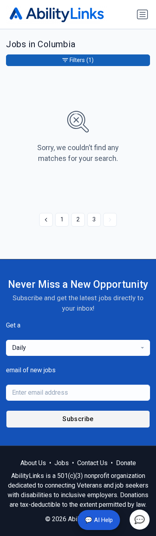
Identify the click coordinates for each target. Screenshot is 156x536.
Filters (82, 60)
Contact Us (92, 463)
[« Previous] (46, 220)
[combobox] (78, 348)
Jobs (61, 463)
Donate (126, 463)
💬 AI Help (99, 520)
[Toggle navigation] (142, 14)
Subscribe (78, 419)
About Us (33, 463)
